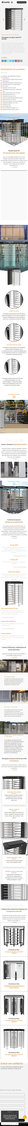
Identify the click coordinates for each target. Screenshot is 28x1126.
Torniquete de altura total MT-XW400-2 (14, 1055)
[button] (12, 2)
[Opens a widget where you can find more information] (10, 1118)
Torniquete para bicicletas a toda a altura (14, 987)
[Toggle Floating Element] (25, 1117)
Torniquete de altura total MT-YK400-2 (14, 952)
